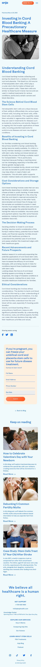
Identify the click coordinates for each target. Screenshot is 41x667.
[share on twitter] (6, 335)
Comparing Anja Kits (20, 627)
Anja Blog (20, 643)
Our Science (20, 631)
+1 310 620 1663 (20, 605)
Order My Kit (28, 3)
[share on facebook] (2, 334)
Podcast (20, 647)
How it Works (20, 623)
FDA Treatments (20, 639)
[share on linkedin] (11, 334)
